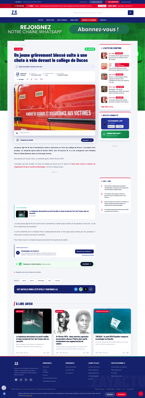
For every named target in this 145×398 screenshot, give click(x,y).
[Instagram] (26, 380)
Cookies (118, 389)
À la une (22, 45)
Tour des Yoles (70, 370)
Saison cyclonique (89, 20)
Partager (21, 79)
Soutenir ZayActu (93, 376)
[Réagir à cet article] (27, 79)
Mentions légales (100, 389)
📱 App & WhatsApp (112, 2)
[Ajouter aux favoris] (31, 79)
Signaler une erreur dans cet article (27, 272)
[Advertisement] (54, 187)
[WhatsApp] (81, 289)
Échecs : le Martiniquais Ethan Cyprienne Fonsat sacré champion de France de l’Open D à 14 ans (41, 6)
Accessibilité (130, 389)
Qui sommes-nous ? (94, 367)
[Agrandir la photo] (54, 107)
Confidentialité (110, 389)
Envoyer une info (126, 2)
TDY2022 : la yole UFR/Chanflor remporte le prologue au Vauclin (111, 337)
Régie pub (50, 20)
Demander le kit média (88, 255)
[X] (86, 289)
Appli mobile (62, 20)
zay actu (57, 280)
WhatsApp (74, 20)
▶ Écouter (87, 140)
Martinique (41, 280)
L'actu (45, 370)
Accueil (16, 45)
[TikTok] (21, 380)
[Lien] (91, 289)
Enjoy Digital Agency (49, 389)
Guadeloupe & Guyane (49, 381)
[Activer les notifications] (4, 388)
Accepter (121, 394)
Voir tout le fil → (108, 107)
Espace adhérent (93, 370)
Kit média (114, 373)
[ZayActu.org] (14, 12)
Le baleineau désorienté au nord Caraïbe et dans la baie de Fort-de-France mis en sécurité (32, 338)
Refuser (110, 394)
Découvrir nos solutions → (84, 251)
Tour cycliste (69, 373)
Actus (40, 20)
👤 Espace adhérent (96, 2)
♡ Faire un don (83, 2)
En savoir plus (28, 395)
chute (24, 280)
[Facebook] (76, 289)
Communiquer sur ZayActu (119, 367)
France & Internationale (50, 378)
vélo (49, 280)
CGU (123, 389)
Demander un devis (116, 376)
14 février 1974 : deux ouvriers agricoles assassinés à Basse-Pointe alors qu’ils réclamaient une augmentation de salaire (72, 340)
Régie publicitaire (93, 373)
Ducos (32, 280)
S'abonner (91, 49)
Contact (103, 20)
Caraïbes (45, 372)
